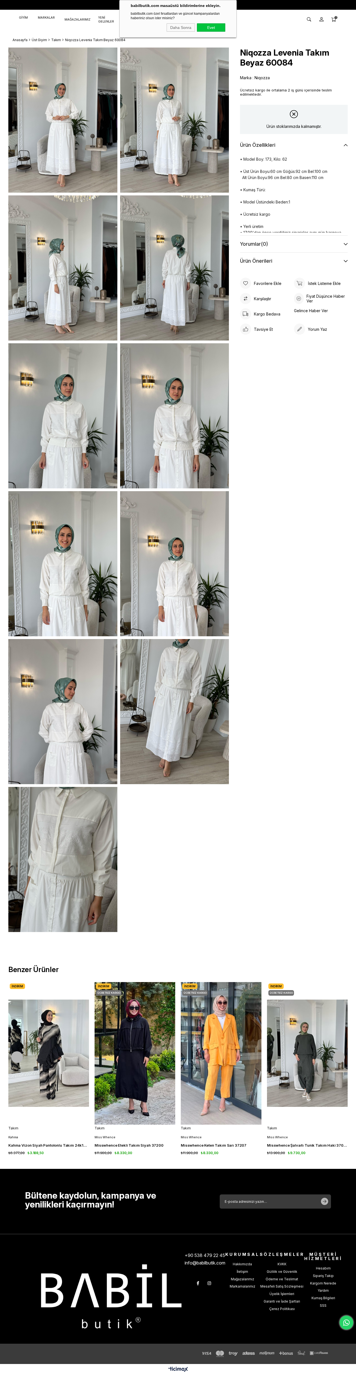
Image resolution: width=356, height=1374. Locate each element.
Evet (211, 27)
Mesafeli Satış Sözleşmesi (281, 1286)
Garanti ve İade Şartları (282, 1301)
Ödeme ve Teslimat (282, 1279)
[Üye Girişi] (321, 19)
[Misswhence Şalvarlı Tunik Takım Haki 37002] (307, 1053)
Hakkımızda (242, 1264)
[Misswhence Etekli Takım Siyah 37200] (135, 1053)
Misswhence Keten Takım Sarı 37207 (213, 1145)
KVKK (282, 1264)
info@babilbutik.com (205, 1263)
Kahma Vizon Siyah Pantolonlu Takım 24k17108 (48, 1145)
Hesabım (323, 1268)
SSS (323, 1305)
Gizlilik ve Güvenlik (282, 1271)
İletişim (242, 1271)
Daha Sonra (180, 27)
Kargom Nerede (323, 1283)
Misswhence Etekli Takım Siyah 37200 (129, 1145)
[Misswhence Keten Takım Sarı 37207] (221, 1053)
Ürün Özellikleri (257, 145)
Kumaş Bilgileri (323, 1298)
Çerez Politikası (282, 1309)
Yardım (323, 1290)
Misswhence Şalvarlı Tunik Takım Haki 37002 (307, 1145)
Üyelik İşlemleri (282, 1294)
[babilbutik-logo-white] (111, 1296)
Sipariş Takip (323, 1276)
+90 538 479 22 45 (205, 1255)
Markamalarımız (242, 1286)
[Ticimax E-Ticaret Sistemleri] (178, 1370)
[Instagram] (209, 1283)
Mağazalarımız (242, 1279)
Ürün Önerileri (256, 261)
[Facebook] (198, 1283)
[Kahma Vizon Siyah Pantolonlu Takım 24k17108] (48, 1053)
